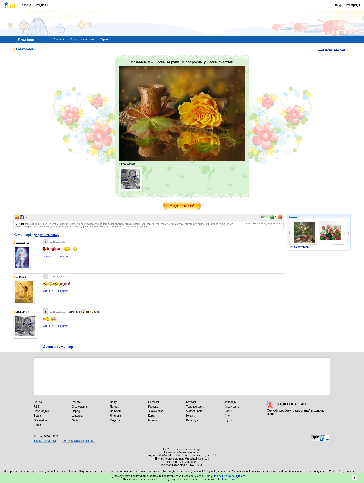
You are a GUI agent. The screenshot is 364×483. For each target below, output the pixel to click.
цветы (45, 224)
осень (118, 226)
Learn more (229, 479)
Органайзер (41, 420)
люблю (188, 224)
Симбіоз (21, 276)
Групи (228, 420)
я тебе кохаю (218, 224)
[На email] (17, 217)
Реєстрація (353, 5)
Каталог (191, 402)
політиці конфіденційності (229, 476)
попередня (325, 49)
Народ (76, 411)
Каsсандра (22, 242)
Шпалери (77, 415)
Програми (154, 402)
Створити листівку (82, 39)
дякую (229, 224)
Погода (114, 406)
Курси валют (232, 406)
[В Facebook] (22, 217)
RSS (36, 406)
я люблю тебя (130, 226)
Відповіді (192, 420)
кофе (28, 226)
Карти (151, 415)
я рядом (142, 226)
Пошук (114, 402)
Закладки (230, 402)
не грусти (64, 224)
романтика (57, 226)
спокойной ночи (201, 224)
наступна (339, 49)
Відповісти (48, 256)
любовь (54, 224)
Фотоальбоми (194, 411)
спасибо (165, 224)
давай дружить (116, 224)
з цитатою (63, 256)
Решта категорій (299, 247)
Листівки (115, 415)
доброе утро (79, 226)
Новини (190, 415)
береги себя (153, 224)
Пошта (38, 402)
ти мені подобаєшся (97, 226)
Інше (293, 217)
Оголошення (80, 406)
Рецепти (115, 420)
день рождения (33, 224)
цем (112, 226)
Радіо (37, 424)
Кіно (227, 415)
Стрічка (105, 39)
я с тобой (45, 226)
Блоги (228, 411)
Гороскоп (153, 406)
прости (67, 226)
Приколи (115, 411)
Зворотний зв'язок (45, 440)
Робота (76, 402)
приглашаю (101, 224)
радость (19, 226)
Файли (76, 420)
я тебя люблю (86, 224)
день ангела (177, 224)
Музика (152, 420)
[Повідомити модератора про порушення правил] (280, 217)
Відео (37, 415)
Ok (354, 477)
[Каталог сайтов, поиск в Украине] (320, 436)
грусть (35, 226)
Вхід (338, 5)
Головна (26, 5)
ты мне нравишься (135, 224)
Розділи (41, 5)
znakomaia (25, 49)
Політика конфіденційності (78, 440)
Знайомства (155, 411)
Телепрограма (195, 406)
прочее (74, 224)
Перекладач (41, 411)
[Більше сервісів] (26, 217)
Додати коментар (46, 235)
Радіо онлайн (290, 403)
